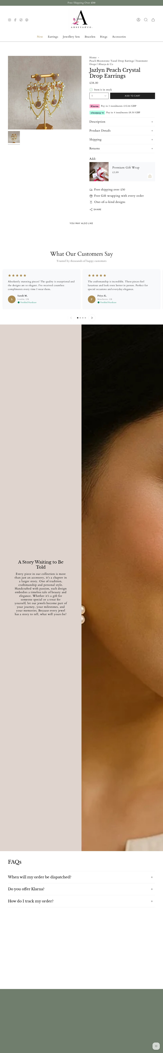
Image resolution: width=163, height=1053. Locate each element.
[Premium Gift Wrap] (99, 171)
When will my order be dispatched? (39, 877)
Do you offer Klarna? (26, 889)
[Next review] (92, 317)
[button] (53, 37)
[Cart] (153, 19)
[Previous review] (70, 317)
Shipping (95, 139)
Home (93, 57)
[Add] (149, 176)
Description (97, 122)
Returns (94, 148)
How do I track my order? (30, 901)
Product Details (100, 130)
